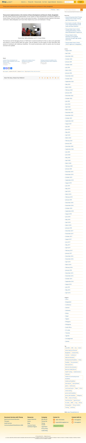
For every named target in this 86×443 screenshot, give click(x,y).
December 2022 (69, 95)
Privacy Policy (44, 428)
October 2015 (69, 278)
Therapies (6, 421)
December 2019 (69, 171)
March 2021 (68, 138)
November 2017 (69, 233)
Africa (67, 299)
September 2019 (70, 180)
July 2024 (68, 67)
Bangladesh (29, 71)
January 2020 (69, 169)
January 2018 (69, 228)
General (22, 71)
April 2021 (68, 135)
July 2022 (68, 101)
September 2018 (70, 211)
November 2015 (69, 276)
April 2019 (68, 191)
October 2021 (69, 118)
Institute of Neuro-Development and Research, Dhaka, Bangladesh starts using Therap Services (11, 61)
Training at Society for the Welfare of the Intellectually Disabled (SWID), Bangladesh (49, 61)
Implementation (77, 371)
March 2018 (68, 225)
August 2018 (69, 214)
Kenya (67, 313)
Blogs (28, 423)
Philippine (68, 321)
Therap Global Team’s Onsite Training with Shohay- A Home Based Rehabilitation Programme (74, 30)
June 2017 (68, 242)
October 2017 (69, 236)
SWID (72, 402)
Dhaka (32, 71)
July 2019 (68, 185)
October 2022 (69, 98)
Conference (68, 304)
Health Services (8, 423)
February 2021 (69, 140)
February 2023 (69, 90)
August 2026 (69, 50)
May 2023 (68, 84)
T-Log (76, 402)
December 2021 (69, 112)
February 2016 (69, 267)
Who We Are (44, 419)
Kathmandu (72, 385)
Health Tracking (68, 371)
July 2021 (68, 126)
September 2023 (70, 81)
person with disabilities (70, 395)
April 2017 (68, 247)
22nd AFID (67, 348)
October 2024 (69, 64)
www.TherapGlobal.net (73, 412)
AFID (72, 348)
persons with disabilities (70, 393)
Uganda (67, 335)
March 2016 (68, 264)
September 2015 (70, 281)
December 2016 (69, 256)
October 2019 (69, 177)
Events (29, 421)
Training (67, 407)
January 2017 (69, 253)
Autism (79, 348)
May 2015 (68, 290)
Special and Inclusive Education (11, 419)
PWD (66, 397)
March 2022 (68, 109)
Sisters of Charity (72, 397)
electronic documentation (71, 367)
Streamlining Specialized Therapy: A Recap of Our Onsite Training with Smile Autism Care (74, 18)
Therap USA (30, 2)
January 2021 (69, 143)
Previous (53, 9)
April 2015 (68, 292)
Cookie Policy (44, 430)
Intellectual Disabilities (70, 381)
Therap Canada (37, 2)
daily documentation (69, 357)
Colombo (67, 355)
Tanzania (68, 333)
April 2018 (68, 222)
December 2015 (69, 273)
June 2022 (68, 104)
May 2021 (68, 132)
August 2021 (69, 123)
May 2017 (68, 245)
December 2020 (69, 146)
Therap (80, 402)
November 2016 (69, 259)
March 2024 (68, 70)
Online (80, 388)
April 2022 (68, 107)
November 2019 (69, 174)
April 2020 (68, 160)
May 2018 (68, 219)
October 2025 (69, 59)
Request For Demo (58, 426)
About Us (23, 2)
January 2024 (69, 73)
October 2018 (69, 208)
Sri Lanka (68, 330)
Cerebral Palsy (75, 352)
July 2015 (68, 287)
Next (58, 9)
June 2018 (68, 216)
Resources (59, 2)
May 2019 (68, 188)
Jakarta (66, 385)
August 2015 (69, 284)
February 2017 (69, 250)
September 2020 (70, 149)
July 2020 (68, 152)
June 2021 (68, 129)
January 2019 (69, 199)
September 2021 (70, 121)
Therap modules (76, 405)
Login (80, 2)
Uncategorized (69, 338)
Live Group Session (69, 388)
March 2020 (68, 163)
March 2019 (68, 194)
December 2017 (69, 230)
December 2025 (69, 56)
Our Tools (44, 2)
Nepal (67, 316)
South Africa (68, 327)
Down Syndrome (69, 364)
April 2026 (68, 53)
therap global (68, 405)
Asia (76, 348)
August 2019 (69, 183)
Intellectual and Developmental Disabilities (72, 377)
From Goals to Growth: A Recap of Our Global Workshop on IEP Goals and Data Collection (73, 24)
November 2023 (69, 76)
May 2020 (68, 157)
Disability (67, 362)
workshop (72, 407)
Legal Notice (44, 426)
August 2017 (69, 239)
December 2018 (69, 202)
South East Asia (68, 400)
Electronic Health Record (70, 369)
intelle (35, 71)
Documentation (74, 362)
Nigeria (67, 319)
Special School (77, 400)
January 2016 (69, 270)
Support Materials (52, 2)
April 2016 (68, 261)
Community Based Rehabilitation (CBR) (13, 425)
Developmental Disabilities (71, 360)
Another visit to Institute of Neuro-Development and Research (28, 61)
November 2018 (69, 205)
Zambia (67, 341)
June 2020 (68, 154)
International (38, 71)
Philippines (68, 324)
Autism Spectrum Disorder (71, 350)
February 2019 (69, 197)
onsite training (68, 390)
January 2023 (69, 92)
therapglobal (6, 71)
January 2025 (69, 61)
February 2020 (69, 166)
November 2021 (69, 115)
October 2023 (69, 78)
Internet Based (76, 383)
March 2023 (68, 87)
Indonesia (68, 310)
